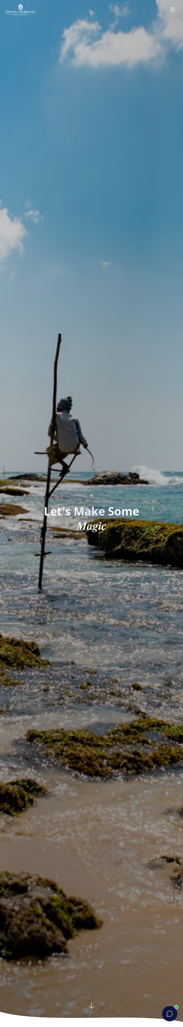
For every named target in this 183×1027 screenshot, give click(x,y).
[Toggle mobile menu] (172, 9)
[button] (169, 1013)
